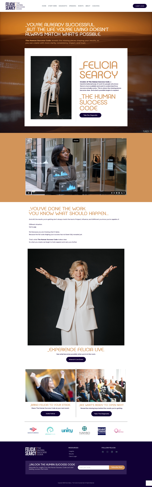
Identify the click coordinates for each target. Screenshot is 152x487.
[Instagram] (107, 452)
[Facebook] (103, 452)
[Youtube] (116, 452)
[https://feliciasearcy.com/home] (15, 6)
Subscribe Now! (116, 467)
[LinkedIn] (112, 452)
